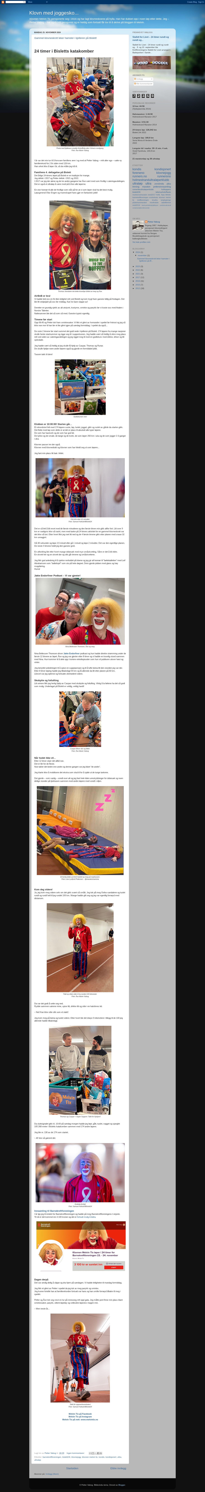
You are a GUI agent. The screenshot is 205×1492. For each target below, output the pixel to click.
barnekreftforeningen (52, 1457)
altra (169, 183)
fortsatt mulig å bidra (86, 1217)
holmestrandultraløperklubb (150, 180)
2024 (138, 252)
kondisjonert (111, 1457)
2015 (138, 285)
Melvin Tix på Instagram (80, 1417)
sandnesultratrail (165, 205)
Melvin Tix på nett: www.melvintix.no (80, 1419)
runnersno (164, 176)
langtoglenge (166, 200)
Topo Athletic (166, 195)
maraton (146, 186)
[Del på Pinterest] (100, 1453)
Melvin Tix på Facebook (80, 1414)
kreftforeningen (143, 200)
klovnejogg (76, 1457)
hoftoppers (166, 189)
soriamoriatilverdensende (140, 208)
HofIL (158, 195)
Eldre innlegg (118, 1468)
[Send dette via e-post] (90, 1453)
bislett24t (66, 1457)
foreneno (138, 173)
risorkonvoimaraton (139, 195)
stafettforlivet (166, 203)
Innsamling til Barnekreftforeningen (54, 1210)
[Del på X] (95, 1453)
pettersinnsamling (162, 186)
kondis (101, 1457)
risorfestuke (154, 203)
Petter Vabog (154, 222)
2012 (138, 288)
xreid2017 (151, 195)
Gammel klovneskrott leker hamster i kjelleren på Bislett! (65, 38)
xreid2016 (136, 205)
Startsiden (72, 1468)
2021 (138, 274)
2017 (138, 277)
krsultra (155, 200)
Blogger (121, 1485)
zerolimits (159, 183)
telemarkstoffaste (163, 192)
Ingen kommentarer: (76, 1453)
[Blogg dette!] (92, 1453)
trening (135, 186)
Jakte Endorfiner (71, 653)
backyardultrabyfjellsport (150, 205)
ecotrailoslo (153, 197)
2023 (138, 266)
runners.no (139, 176)
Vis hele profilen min (141, 242)
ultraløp (37, 1460)
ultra (119, 1457)
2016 (138, 281)
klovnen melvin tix (90, 1457)
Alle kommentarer (144, 84)
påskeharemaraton (139, 203)
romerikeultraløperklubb (143, 189)
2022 (138, 270)
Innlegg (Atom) (52, 1474)
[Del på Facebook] (98, 1453)
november (142, 255)
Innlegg (139, 79)
